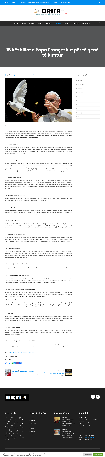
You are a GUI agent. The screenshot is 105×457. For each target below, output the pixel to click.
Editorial (23, 23)
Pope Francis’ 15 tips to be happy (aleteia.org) (22, 352)
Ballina (16, 23)
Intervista (75, 23)
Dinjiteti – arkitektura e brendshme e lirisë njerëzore (24, 2)
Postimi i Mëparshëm (23, 371)
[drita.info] (52, 12)
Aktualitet (32, 23)
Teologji (48, 23)
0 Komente (28, 75)
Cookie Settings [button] (88, 454)
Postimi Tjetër (54, 372)
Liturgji (64, 417)
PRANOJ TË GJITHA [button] (98, 454)
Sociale (80, 109)
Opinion (58, 23)
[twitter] (99, 2)
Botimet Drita (86, 23)
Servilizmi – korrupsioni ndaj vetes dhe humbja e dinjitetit (58, 2)
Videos (79, 117)
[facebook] (96, 2)
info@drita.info (90, 437)
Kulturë (66, 23)
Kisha (40, 23)
